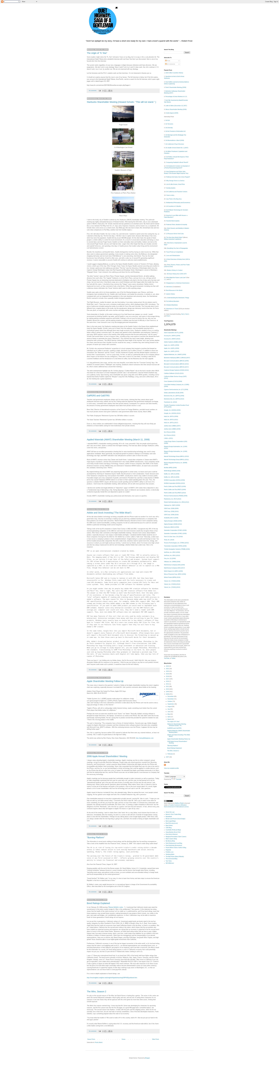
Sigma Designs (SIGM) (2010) (173, 524)
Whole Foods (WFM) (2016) (172, 577)
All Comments (171, 64)
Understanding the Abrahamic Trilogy (178, 297)
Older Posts (155, 1039)
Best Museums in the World (174, 290)
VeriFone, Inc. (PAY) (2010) (172, 555)
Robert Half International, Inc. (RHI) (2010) (176, 502)
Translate (178, 779)
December (171, 696)
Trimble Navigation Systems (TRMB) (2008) (177, 549)
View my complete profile (171, 768)
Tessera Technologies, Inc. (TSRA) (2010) (176, 543)
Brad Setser (169, 825)
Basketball (169, 816)
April (169, 717)
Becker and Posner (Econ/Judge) (175, 819)
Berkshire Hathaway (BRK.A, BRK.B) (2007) (177, 357)
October (170, 701)
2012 (167, 684)
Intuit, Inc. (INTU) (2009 (171, 416)
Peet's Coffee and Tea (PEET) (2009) (175, 489)
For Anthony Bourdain (172, 301)
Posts (168, 60)
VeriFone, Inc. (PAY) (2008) (172, 552)
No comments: (93, 90)
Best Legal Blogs (171, 821)
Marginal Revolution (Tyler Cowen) (176, 836)
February (170, 754)
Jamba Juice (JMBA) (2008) (172, 429)
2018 (167, 676)
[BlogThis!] (105, 91)
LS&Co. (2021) (168, 438)
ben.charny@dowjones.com (145, 738)
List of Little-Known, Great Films (175, 184)
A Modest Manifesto (172, 305)
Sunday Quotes (170, 188)
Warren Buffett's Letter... (116, 907)
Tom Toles (169, 861)
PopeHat (168, 850)
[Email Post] (99, 90)
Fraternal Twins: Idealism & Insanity (176, 224)
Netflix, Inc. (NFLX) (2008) (171, 474)
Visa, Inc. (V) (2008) (170, 558)
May (169, 714)
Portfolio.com (169, 852)
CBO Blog (169, 827)
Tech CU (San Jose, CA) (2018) (173, 536)
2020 (167, 671)
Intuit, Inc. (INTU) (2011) (171, 419)
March (170, 719)
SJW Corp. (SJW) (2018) (171, 514)
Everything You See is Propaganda (177, 248)
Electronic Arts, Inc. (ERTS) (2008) (174, 396)
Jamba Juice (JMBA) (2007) (172, 426)
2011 (167, 686)
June (169, 711)
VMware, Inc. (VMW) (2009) (172, 561)
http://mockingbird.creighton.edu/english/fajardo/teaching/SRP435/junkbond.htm (112, 977)
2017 (167, 679)
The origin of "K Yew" (97, 53)
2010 (167, 689)
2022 (167, 666)
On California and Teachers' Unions (176, 191)
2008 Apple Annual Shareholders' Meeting (107, 756)
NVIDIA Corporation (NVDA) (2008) (174, 480)
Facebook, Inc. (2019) (170, 402)
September (171, 704)
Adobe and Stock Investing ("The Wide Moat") (109, 512)
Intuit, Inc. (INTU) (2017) (171, 422)
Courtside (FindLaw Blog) (173, 830)
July (169, 709)
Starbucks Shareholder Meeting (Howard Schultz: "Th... (176, 724)
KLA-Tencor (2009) (169, 432)
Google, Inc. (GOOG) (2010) (172, 413)
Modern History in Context (174, 270)
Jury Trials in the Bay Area (174, 199)
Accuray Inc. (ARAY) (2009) (172, 335)
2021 (167, 668)
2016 (167, 681)
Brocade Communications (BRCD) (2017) (176, 367)
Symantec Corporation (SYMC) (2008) (175, 530)
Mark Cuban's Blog (171, 839)
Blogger (147, 1058)
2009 (167, 691)
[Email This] (103, 91)
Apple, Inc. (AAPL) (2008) (171, 345)
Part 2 (187, 314)
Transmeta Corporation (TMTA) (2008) (175, 546)
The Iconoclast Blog (171, 858)
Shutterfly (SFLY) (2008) (171, 518)
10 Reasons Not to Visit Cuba (175, 233)
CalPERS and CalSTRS (98, 395)
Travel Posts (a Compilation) (174, 252)
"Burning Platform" (96, 837)
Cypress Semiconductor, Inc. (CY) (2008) (176, 389)
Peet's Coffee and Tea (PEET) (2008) (175, 486)
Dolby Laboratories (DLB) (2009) (173, 392)
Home (123, 1039)
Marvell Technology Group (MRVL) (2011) (176, 459)
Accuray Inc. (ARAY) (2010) (172, 339)
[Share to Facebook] (109, 91)
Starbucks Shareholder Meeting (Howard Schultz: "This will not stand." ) (121, 102)
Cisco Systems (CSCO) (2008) (173, 381)
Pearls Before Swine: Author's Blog (176, 847)
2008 (167, 694)
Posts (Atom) (98, 1042)
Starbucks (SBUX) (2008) (171, 527)
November (171, 699)
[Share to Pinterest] (111, 91)
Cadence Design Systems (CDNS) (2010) (176, 370)
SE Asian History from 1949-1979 (176, 274)
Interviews (169, 286)
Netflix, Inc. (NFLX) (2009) (171, 477)
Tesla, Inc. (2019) (169, 540)
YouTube (166, 658)
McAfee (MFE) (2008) (170, 467)
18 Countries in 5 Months (173, 206)
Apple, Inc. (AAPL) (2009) (171, 348)
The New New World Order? (174, 237)
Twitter (173, 658)
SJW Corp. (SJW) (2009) (171, 508)
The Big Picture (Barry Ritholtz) (175, 856)
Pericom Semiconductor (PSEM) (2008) (175, 496)
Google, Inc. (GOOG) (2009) (172, 410)
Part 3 (168, 316)
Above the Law (170, 812)
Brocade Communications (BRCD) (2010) (176, 364)
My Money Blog (170, 841)
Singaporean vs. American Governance (177, 283)
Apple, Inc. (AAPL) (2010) (171, 351)
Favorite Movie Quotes (172, 221)
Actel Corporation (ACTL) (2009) (173, 332)
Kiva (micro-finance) (172, 834)
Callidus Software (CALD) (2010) (174, 373)
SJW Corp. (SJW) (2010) (171, 511)
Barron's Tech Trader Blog (173, 814)
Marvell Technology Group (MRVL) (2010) (176, 456)
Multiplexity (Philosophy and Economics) (178, 202)
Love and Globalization (173, 255)
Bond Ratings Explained (98, 903)
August (170, 706)
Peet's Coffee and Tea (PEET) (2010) (175, 493)
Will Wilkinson (170, 863)
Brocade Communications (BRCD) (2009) (176, 361)
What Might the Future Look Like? (176, 277)
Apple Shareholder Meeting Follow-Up (105, 681)
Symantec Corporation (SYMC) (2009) (175, 533)
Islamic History (170, 294)
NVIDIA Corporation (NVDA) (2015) (174, 483)
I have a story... (170, 195)
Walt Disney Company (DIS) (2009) (174, 565)
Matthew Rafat (179, 803)
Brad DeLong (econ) (172, 823)
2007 (167, 757)
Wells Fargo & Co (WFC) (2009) (173, 571)
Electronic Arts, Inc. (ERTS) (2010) (174, 399)
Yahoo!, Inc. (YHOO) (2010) (172, 584)
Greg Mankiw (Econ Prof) (173, 832)
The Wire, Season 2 (96, 991)
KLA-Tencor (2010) (169, 435)
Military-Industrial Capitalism (172, 239)
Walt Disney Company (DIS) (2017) (174, 568)
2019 (167, 674)
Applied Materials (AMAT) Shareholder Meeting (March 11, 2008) (118, 439)
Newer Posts (91, 1039)
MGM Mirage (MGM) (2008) (172, 471)
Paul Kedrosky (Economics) (174, 845)
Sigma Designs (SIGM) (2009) (173, 521)
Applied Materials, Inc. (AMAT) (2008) (175, 354)
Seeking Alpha (170, 854)
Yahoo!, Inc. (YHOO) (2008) (172, 581)
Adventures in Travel (172, 308)
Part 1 (183, 314)
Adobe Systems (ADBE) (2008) (173, 342)
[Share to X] (107, 91)
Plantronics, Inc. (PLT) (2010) (172, 499)
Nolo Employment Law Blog (174, 843)
